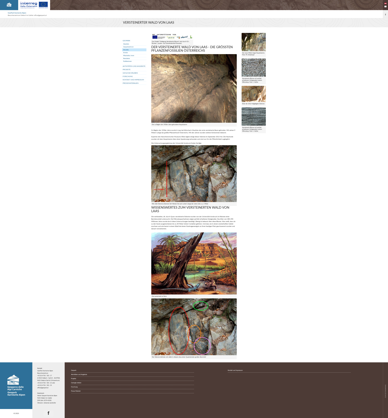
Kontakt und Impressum (133, 80)
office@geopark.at (40, 15)
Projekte (126, 69)
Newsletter (126, 58)
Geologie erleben (130, 73)
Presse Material (75, 391)
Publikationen (127, 61)
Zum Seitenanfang (385, 391)
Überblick (126, 44)
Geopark (126, 41)
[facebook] (48, 412)
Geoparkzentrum (128, 47)
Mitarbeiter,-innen (128, 55)
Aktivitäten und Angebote (134, 66)
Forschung (128, 76)
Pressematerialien (131, 83)
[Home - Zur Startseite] (9, 5)
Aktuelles (126, 50)
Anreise (125, 52)
